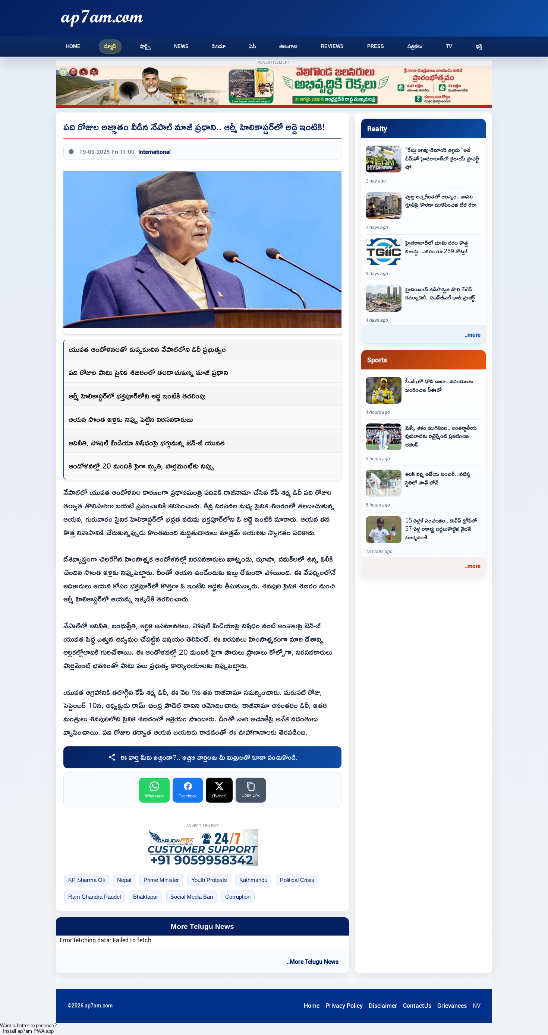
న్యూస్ (110, 46)
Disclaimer (383, 1005)
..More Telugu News (312, 962)
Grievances (452, 1005)
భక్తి (479, 46)
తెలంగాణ (288, 46)
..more (472, 334)
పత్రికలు (414, 46)
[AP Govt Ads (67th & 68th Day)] (274, 87)
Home (73, 46)
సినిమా (219, 46)
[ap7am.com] (102, 18)
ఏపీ (252, 46)
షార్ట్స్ (145, 46)
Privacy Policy (344, 1005)
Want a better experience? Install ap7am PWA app (28, 1028)
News (181, 46)
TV (449, 46)
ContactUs (417, 1005)
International (154, 151)
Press (375, 46)
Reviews (332, 46)
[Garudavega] (202, 847)
